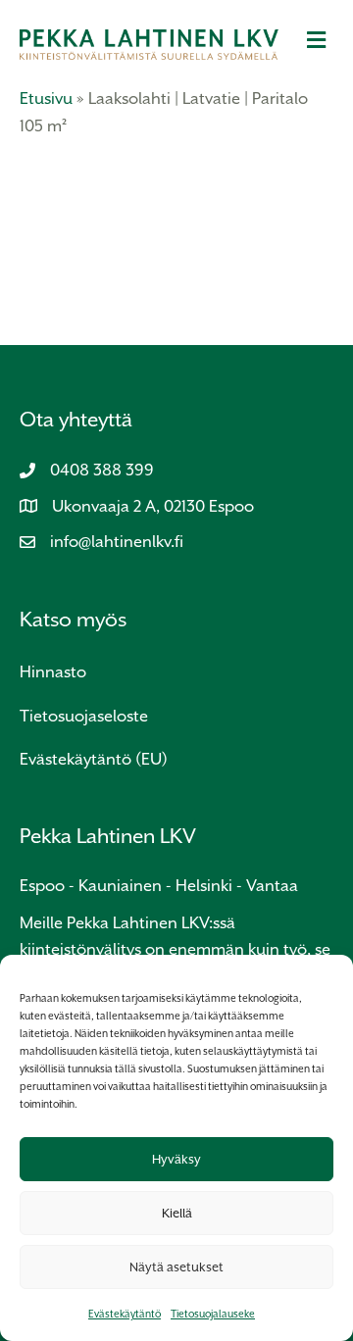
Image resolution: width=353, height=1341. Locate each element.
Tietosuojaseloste (84, 716)
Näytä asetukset (176, 1267)
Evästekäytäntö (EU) (94, 759)
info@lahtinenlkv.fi (116, 541)
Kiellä (177, 1213)
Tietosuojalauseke (213, 1313)
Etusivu (46, 98)
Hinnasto (53, 672)
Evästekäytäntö (124, 1313)
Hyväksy (176, 1159)
